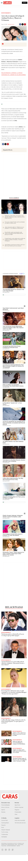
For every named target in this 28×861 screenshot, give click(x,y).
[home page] (7, 2)
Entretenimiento (6, 12)
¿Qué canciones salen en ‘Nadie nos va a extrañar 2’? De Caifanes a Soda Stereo (14, 228)
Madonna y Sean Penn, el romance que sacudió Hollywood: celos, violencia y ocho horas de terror (15, 217)
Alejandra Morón (11, 24)
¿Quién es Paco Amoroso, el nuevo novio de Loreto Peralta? (19, 734)
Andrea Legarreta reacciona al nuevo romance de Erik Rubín (19, 743)
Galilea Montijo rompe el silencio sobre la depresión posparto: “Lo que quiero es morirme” (13, 721)
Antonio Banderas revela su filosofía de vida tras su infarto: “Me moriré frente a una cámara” (12, 663)
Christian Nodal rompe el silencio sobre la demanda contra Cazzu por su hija (20, 760)
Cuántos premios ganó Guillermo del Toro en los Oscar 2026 (19, 751)
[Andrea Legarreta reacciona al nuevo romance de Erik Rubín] (6, 742)
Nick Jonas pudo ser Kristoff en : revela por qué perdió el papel (12, 634)
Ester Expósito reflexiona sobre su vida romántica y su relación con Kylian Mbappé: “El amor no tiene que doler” (14, 692)
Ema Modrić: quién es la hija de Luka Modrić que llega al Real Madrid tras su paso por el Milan (14, 233)
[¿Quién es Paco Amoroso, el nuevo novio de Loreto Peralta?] (6, 733)
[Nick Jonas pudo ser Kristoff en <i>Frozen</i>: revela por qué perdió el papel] (14, 621)
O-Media (3, 818)
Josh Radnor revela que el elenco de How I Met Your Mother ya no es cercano (15, 245)
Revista (24, 2)
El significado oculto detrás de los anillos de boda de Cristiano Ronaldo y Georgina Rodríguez (15, 239)
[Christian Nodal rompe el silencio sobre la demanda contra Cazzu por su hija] (6, 759)
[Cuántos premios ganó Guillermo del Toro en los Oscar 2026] (6, 750)
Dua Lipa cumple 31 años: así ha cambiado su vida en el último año (15, 222)
